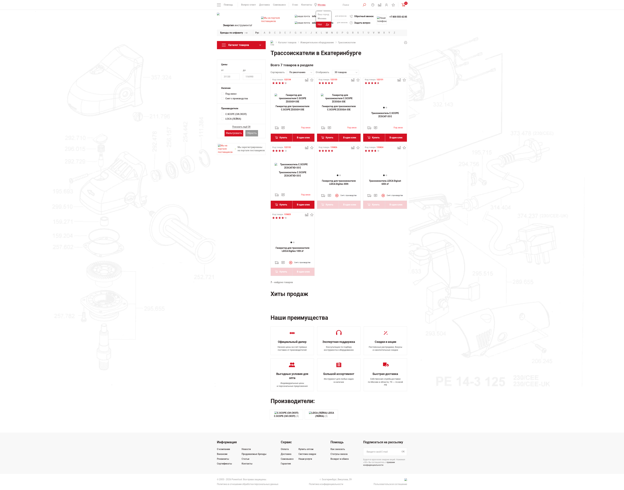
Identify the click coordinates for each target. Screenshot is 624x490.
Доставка (264, 4)
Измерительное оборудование (317, 42)
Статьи (245, 459)
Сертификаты (224, 463)
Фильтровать (234, 133)
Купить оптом (306, 449)
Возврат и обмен (340, 459)
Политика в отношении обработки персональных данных (247, 484)
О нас (295, 4)
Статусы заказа (339, 454)
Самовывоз (279, 4)
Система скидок (307, 454)
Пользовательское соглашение (390, 484)
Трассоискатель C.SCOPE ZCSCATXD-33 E (292, 174)
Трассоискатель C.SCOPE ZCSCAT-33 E (385, 115)
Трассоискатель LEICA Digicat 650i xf (385, 182)
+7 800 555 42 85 (398, 16)
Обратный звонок (364, 16)
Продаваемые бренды (254, 454)
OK (403, 451)
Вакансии (222, 454)
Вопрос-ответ (248, 4)
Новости (246, 449)
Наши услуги (305, 459)
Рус (257, 32)
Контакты (306, 4)
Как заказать (338, 449)
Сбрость (252, 133)
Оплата (285, 449)
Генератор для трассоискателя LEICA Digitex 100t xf (292, 249)
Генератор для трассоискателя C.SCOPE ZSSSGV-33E (292, 108)
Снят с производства (236, 98)
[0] (402, 5)
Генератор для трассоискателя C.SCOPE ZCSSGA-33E (339, 108)
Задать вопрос (362, 22)
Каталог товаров (287, 42)
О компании (223, 449)
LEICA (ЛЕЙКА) (233, 119)
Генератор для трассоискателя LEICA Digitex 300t (339, 182)
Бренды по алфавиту (231, 32)
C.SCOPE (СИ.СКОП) (236, 114)
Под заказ (230, 93)
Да (327, 24)
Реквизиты (223, 459)
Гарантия (286, 463)
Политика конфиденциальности (326, 484)
